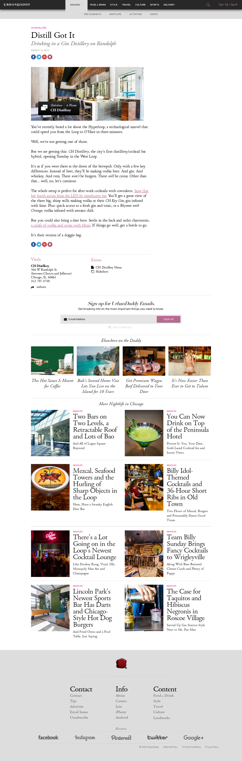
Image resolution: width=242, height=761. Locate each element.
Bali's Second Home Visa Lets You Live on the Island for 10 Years (98, 386)
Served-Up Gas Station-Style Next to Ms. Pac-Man (186, 627)
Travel (126, 4)
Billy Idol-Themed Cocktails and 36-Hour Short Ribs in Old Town (186, 487)
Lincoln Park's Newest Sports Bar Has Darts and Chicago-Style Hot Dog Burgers (92, 608)
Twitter (157, 738)
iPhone (121, 712)
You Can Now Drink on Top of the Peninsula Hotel (188, 426)
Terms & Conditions (191, 746)
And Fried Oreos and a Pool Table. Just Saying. (91, 634)
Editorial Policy (170, 746)
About (120, 695)
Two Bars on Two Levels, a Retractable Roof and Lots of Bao (95, 426)
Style (113, 4)
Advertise (76, 706)
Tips (73, 701)
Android (122, 717)
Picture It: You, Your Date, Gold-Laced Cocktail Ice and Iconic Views (186, 448)
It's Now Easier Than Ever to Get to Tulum (189, 383)
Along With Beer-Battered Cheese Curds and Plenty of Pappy (185, 569)
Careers (121, 701)
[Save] (49, 56)
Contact (76, 695)
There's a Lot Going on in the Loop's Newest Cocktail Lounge (94, 547)
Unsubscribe (79, 717)
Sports (154, 4)
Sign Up (223, 4)
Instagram (85, 738)
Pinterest (121, 738)
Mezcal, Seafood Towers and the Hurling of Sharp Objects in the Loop (95, 484)
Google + (194, 738)
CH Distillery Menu (109, 267)
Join (119, 706)
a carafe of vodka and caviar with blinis (60, 225)
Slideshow (102, 271)
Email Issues (79, 712)
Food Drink (98, 4)
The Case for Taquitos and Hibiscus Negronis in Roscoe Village (186, 605)
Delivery (169, 4)
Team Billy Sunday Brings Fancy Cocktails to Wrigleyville (187, 547)
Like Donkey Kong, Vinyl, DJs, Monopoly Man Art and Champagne (94, 569)
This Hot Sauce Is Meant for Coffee (52, 383)
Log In (234, 4)
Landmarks (161, 718)
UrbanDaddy (17, 4)
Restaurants (92, 14)
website (41, 287)
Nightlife (115, 14)
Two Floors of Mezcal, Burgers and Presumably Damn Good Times (187, 515)
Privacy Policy (211, 746)
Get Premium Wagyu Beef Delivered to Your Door (144, 386)
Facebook (48, 738)
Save (44, 56)
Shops (154, 14)
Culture (140, 4)
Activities (136, 14)
